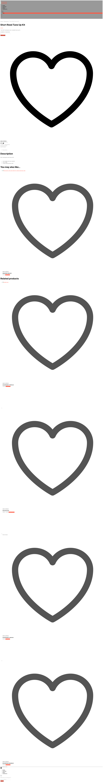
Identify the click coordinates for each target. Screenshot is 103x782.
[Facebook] (1, 143)
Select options (11, 512)
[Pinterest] (3, 143)
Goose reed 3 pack (6, 510)
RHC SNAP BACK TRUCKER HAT (8, 763)
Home (4, 5)
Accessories (6, 21)
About (4, 7)
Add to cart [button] (7, 274)
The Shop (4, 6)
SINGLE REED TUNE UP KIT (7, 273)
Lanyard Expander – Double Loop (8, 384)
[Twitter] (2, 143)
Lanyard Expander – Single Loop (8, 637)
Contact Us (5, 9)
